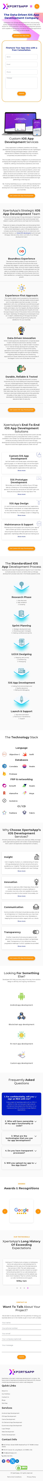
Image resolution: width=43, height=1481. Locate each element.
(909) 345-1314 (7, 1456)
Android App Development (10, 1413)
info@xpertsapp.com (10, 1453)
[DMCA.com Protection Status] (21, 1467)
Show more (21, 470)
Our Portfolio (6, 1394)
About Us (5, 1391)
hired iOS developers (24, 233)
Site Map (4, 1403)
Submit (21, 93)
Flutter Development (8, 1435)
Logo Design (6, 1428)
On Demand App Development (12, 1422)
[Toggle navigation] (31, 6)
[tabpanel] (21, 1272)
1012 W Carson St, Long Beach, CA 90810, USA (17, 1450)
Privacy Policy (31, 1477)
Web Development (8, 1432)
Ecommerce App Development (12, 1425)
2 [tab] (20, 1288)
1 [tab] (16, 1288)
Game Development (8, 1419)
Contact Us (5, 1397)
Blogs (3, 1400)
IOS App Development (9, 1416)
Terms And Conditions (14, 1477)
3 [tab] (23, 1288)
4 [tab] (27, 1288)
